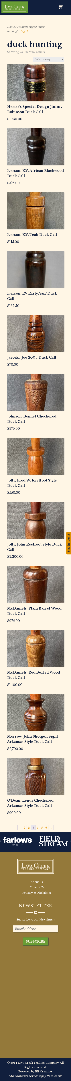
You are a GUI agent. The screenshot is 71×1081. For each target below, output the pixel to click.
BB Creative (43, 1071)
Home (11, 27)
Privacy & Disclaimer (36, 892)
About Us (37, 882)
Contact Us (36, 887)
